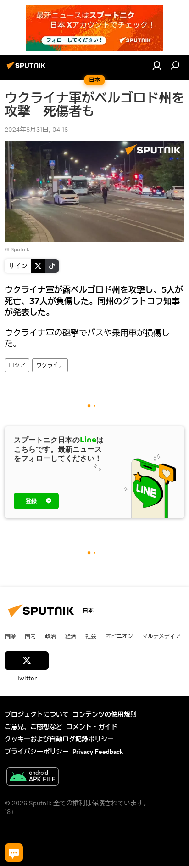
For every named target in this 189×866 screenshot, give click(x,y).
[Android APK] (32, 777)
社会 (90, 636)
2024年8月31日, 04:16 (36, 129)
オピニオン (119, 636)
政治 (50, 636)
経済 (70, 636)
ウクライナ (50, 365)
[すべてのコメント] (14, 852)
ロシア (17, 365)
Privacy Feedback (97, 751)
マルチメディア (161, 636)
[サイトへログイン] (157, 65)
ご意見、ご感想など (33, 727)
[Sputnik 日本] (27, 69)
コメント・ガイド (91, 727)
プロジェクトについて (37, 714)
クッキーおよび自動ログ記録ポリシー (59, 739)
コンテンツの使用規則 (104, 714)
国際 (10, 636)
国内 (30, 636)
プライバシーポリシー (37, 751)
